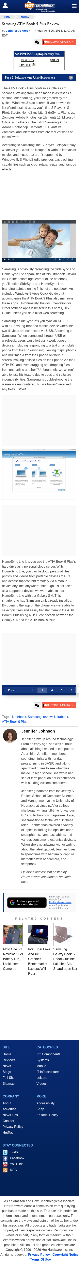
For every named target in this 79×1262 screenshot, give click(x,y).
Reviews (9, 1060)
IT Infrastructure (47, 1072)
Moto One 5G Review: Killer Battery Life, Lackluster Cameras (13, 959)
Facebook (17, 1158)
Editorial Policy (47, 1115)
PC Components (48, 1054)
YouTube (16, 1164)
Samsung (35, 717)
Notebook (19, 717)
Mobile (25, 17)
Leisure (41, 1077)
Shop (40, 1109)
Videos (41, 1083)
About (7, 1103)
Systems (42, 1060)
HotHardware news (60, 902)
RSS (13, 1170)
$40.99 (54, 60)
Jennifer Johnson (38, 731)
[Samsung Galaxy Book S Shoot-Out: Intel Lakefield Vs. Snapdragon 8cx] (63, 934)
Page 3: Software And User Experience (30, 77)
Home (7, 1054)
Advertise (9, 1109)
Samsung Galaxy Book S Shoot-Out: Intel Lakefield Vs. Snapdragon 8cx (65, 959)
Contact (8, 1121)
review (47, 717)
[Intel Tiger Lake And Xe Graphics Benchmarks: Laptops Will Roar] (38, 934)
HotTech (9, 1132)
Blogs (7, 1072)
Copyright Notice (65, 1254)
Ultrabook (61, 717)
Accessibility (45, 1103)
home (7, 17)
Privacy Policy (13, 1126)
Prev (11, 690)
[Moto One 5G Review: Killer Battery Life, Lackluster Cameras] (12, 934)
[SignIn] (8, 5)
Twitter (14, 1152)
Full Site (9, 1077)
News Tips (10, 1115)
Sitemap (9, 1083)
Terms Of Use (40, 1259)
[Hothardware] (39, 6)
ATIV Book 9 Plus (14, 721)
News (7, 1066)
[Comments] (37, 42)
